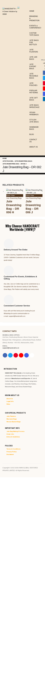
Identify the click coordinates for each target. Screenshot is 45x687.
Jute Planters (33, 51)
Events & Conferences (34, 27)
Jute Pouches (33, 84)
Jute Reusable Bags (33, 76)
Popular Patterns (33, 92)
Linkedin (32, 355)
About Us (33, 147)
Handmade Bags (34, 128)
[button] (29, 7)
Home (31, 11)
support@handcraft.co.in (10, 348)
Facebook (5, 355)
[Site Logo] (10, 11)
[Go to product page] (14, 191)
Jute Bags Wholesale (34, 106)
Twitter (10, 355)
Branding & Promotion (34, 18)
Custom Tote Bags (34, 34)
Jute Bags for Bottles (34, 42)
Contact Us (33, 141)
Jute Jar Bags (33, 58)
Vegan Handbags (33, 113)
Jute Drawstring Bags (14, 198)
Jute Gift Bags (33, 99)
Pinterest (16, 355)
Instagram (26, 355)
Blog (31, 134)
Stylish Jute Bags (34, 121)
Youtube (21, 355)
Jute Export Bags (32, 66)
